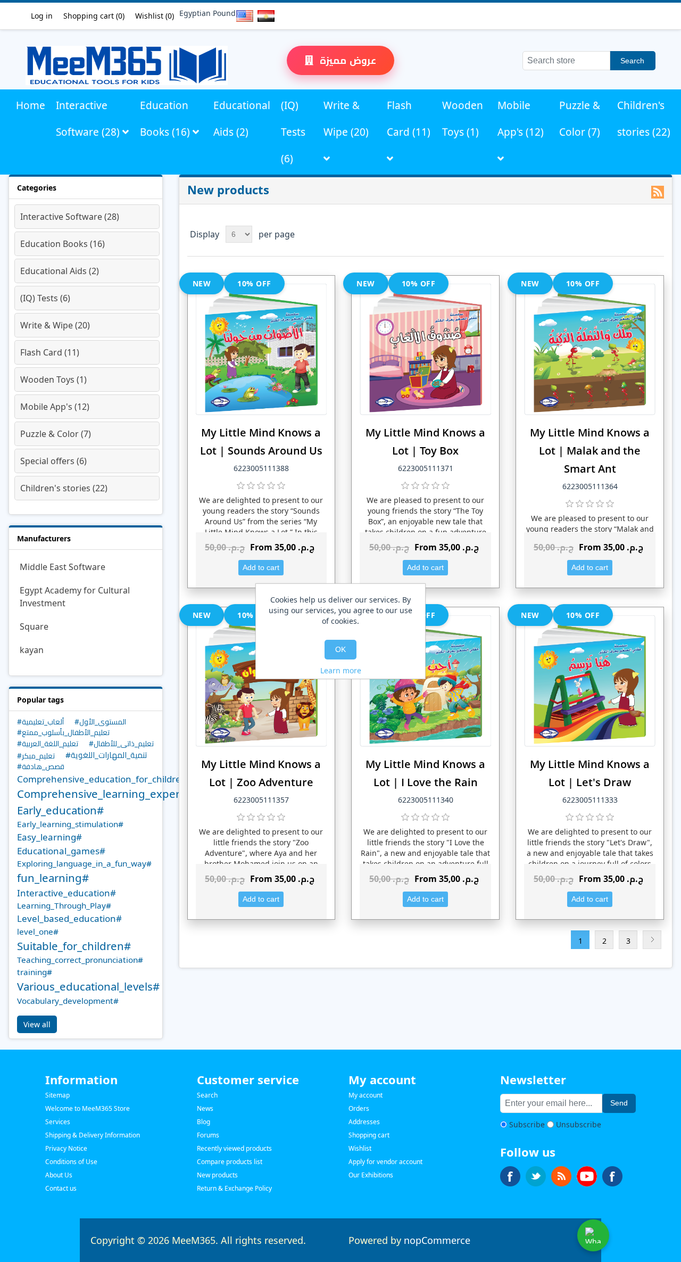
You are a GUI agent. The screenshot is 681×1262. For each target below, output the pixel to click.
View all (37, 1024)
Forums (208, 1135)
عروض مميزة (346, 60)
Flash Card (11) (408, 118)
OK (340, 649)
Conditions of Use (71, 1161)
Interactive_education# (66, 893)
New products (217, 1174)
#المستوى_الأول (100, 721)
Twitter (536, 1176)
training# (34, 972)
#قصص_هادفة (40, 766)
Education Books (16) (166, 118)
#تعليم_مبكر (36, 755)
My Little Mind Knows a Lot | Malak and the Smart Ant (590, 450)
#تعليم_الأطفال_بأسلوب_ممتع (63, 732)
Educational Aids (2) (241, 118)
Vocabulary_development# (68, 1000)
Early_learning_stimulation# (70, 824)
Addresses (364, 1121)
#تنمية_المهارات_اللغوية (106, 754)
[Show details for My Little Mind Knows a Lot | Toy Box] (425, 349)
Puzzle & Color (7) (579, 118)
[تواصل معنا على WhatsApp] (593, 1235)
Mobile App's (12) (520, 118)
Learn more (340, 670)
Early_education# (60, 810)
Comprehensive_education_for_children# (105, 779)
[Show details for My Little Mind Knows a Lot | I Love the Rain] (425, 681)
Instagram (612, 1176)
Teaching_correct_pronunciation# (80, 959)
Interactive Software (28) (89, 118)
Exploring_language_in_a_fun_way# (84, 863)
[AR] (264, 15)
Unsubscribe (578, 1124)
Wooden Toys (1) (462, 118)
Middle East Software (62, 567)
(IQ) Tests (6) (293, 132)
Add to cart (261, 567)
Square (34, 626)
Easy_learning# (49, 837)
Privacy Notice (66, 1148)
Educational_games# (61, 851)
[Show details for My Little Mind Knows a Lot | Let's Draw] (589, 681)
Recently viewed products (234, 1148)
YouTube (587, 1176)
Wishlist (359, 1148)
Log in (42, 16)
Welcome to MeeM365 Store (87, 1108)
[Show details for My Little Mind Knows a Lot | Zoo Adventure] (261, 681)
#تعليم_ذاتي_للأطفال (121, 743)
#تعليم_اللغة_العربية (47, 743)
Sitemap (57, 1095)
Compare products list (229, 1161)
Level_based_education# (69, 918)
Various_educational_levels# (88, 986)
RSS (657, 192)
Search (632, 60)
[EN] (242, 15)
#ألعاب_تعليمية (40, 721)
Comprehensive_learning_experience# (115, 793)
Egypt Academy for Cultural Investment (75, 596)
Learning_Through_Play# (64, 905)
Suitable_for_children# (74, 945)
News (205, 1108)
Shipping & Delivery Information (92, 1135)
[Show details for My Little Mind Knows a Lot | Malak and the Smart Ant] (589, 349)
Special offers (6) (53, 461)
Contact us (61, 1188)
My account (365, 1095)
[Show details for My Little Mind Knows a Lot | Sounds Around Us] (261, 349)
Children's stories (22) (643, 118)
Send (619, 1103)
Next (652, 939)
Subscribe (527, 1124)
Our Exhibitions (370, 1174)
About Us (58, 1174)
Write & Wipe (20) (346, 118)
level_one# (38, 931)
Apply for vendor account (385, 1161)
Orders (358, 1108)
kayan (32, 650)
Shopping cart (368, 1135)
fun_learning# (53, 877)
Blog (203, 1121)
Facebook (510, 1176)
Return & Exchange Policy (234, 1188)
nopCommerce (437, 1240)
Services (57, 1121)
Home (30, 105)
